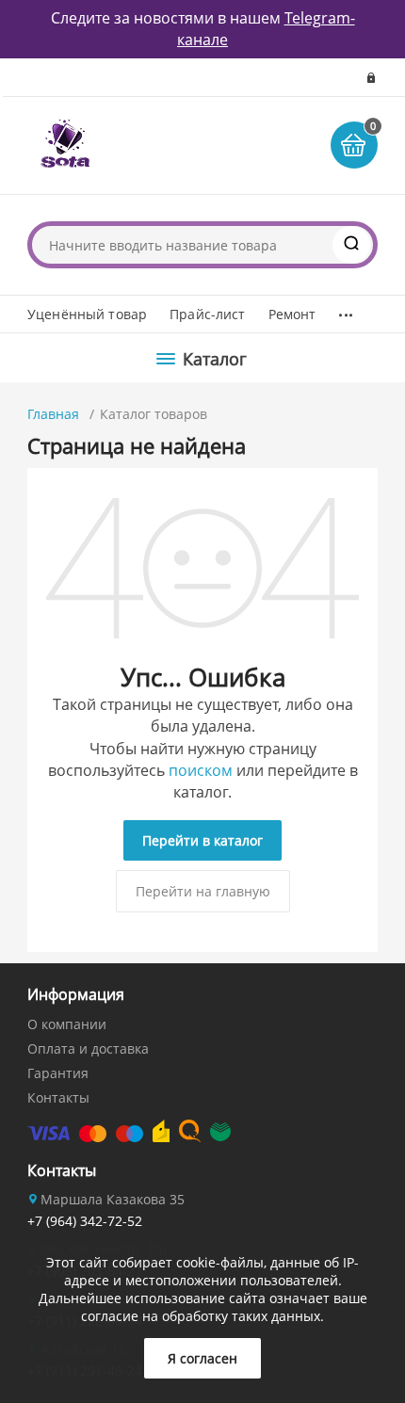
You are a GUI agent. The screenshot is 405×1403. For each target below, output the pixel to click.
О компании (66, 1024)
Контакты (58, 1097)
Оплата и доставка (88, 1048)
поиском (201, 770)
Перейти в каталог (202, 840)
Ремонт (292, 314)
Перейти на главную (203, 891)
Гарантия (58, 1073)
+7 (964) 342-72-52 (84, 1221)
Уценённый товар (87, 314)
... (345, 310)
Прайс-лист (207, 314)
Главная (53, 414)
